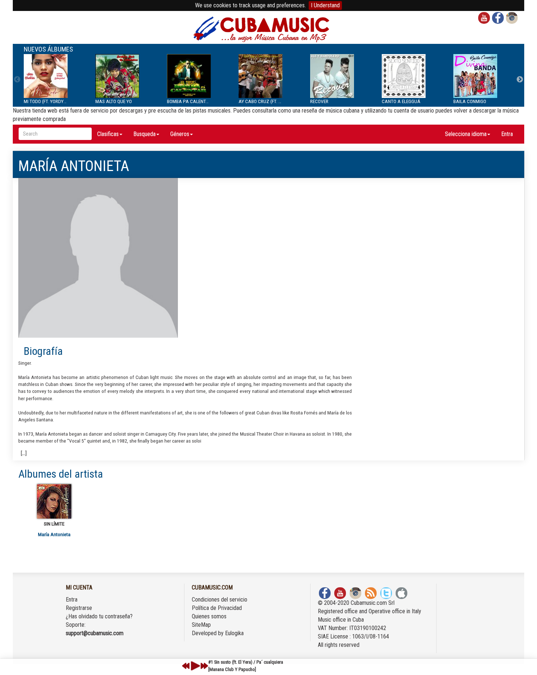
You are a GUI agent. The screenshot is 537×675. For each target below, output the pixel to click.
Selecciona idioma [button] (466, 133)
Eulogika (234, 633)
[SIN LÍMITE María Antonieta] (54, 501)
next (204, 666)
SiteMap (201, 624)
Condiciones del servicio (219, 599)
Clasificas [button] (108, 133)
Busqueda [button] (144, 133)
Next (519, 79)
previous (186, 666)
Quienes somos (209, 616)
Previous (17, 79)
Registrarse (79, 607)
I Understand (325, 5)
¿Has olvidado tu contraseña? (99, 616)
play (194, 666)
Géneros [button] (179, 133)
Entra (507, 133)
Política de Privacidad (217, 607)
